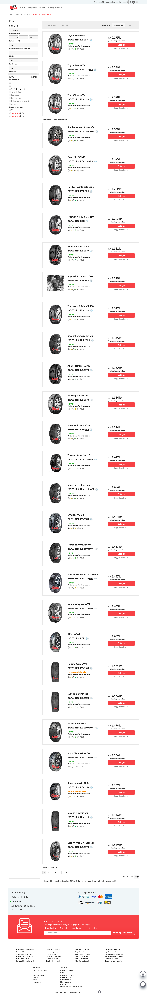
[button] (143, 973)
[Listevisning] (127, 25)
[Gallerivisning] (130, 25)
